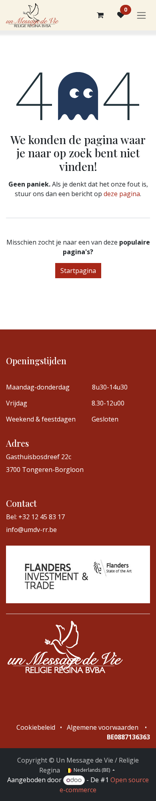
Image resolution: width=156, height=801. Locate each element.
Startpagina (78, 270)
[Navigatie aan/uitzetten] (141, 15)
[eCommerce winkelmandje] (100, 15)
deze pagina (122, 193)
